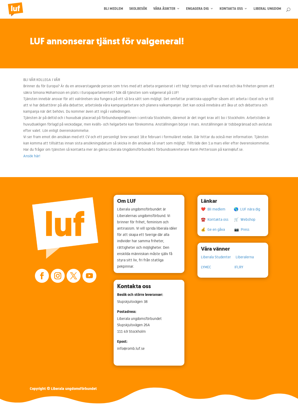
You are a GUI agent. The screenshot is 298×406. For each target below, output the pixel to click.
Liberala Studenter (218, 257)
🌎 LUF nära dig (247, 209)
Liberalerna (245, 257)
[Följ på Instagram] (58, 276)
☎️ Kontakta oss (217, 219)
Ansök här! (31, 156)
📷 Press (241, 229)
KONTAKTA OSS (231, 10)
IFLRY (238, 267)
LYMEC (217, 267)
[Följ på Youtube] (89, 276)
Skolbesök (138, 10)
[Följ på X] (74, 276)
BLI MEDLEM (113, 10)
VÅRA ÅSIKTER (164, 10)
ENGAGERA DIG (197, 10)
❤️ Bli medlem (217, 209)
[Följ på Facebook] (42, 276)
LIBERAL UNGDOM (267, 10)
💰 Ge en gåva (217, 229)
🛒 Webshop (244, 219)
